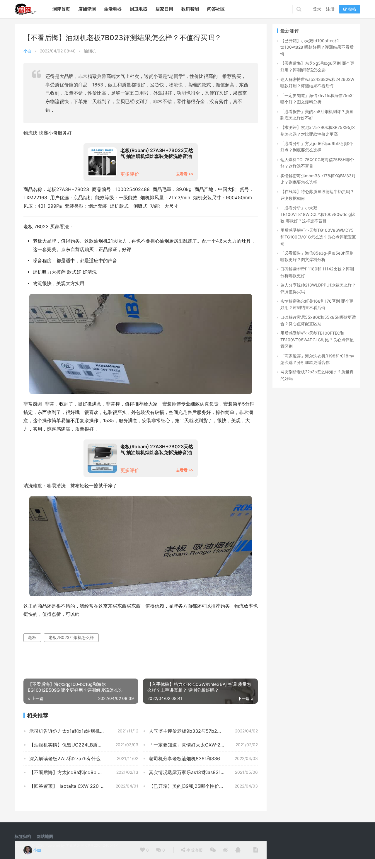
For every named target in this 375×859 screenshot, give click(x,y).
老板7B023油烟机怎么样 (71, 637)
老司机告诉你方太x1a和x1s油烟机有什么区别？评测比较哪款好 (83, 731)
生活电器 (113, 9)
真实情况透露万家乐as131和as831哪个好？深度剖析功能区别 (203, 772)
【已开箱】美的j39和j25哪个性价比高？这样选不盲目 (203, 786)
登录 (317, 9)
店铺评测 (87, 9)
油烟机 (90, 50)
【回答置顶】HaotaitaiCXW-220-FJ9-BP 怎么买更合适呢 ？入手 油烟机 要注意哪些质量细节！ (83, 786)
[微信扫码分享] (213, 850)
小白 (27, 50)
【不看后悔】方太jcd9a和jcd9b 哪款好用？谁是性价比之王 (83, 772)
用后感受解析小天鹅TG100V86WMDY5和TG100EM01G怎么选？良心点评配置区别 (318, 237)
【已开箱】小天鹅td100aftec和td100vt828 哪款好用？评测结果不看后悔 (317, 47)
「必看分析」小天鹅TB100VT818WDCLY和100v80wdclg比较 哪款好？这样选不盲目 (317, 214)
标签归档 (23, 836)
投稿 (351, 9)
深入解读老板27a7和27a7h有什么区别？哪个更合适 (83, 758)
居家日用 (164, 9)
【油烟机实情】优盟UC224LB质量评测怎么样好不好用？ (83, 745)
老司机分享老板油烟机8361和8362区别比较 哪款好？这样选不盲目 (203, 758)
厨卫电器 (138, 9)
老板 (32, 637)
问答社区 (216, 9)
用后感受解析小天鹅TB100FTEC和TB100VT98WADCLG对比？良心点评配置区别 (317, 339)
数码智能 (190, 9)
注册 (330, 9)
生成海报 (194, 850)
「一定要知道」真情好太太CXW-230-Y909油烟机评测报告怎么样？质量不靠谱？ (203, 745)
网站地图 (45, 836)
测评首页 (61, 9)
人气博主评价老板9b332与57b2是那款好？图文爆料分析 (203, 731)
